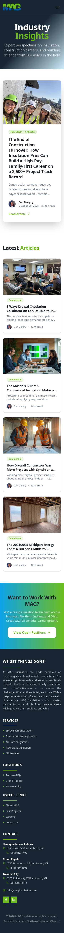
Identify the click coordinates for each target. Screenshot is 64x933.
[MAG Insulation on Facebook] (6, 900)
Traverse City (12, 786)
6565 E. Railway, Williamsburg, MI (27, 878)
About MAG (11, 805)
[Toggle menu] (57, 7)
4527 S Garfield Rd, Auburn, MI (25, 848)
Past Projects (12, 811)
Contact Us (10, 822)
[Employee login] (59, 921)
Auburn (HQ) (12, 775)
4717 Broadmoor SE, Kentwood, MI (27, 863)
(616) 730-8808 (18, 867)
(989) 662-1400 (18, 852)
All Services (11, 753)
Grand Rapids (12, 780)
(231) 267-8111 (18, 882)
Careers (9, 816)
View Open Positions (30, 632)
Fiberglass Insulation (17, 747)
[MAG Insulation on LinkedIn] (14, 900)
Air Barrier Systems (16, 742)
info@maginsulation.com (22, 890)
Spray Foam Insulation (17, 730)
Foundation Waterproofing (20, 736)
